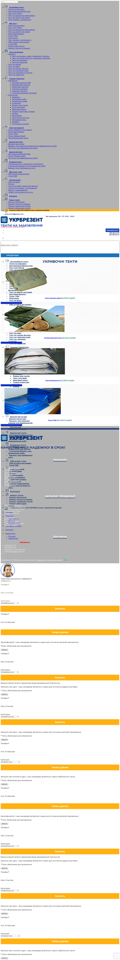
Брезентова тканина (21, 85)
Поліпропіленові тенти (18, 138)
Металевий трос (19, 120)
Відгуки (7, 479)
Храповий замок (19, 109)
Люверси (16, 97)
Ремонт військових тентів (19, 208)
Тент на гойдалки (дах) (18, 71)
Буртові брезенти (60, 380)
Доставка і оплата (12, 469)
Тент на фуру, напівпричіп (19, 20)
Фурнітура (12, 95)
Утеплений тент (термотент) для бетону (25, 164)
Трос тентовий (18, 107)
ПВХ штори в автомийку (18, 42)
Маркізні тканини (19, 91)
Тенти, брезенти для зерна (20, 130)
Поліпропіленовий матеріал (24, 93)
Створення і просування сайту (49, 560)
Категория (5, 601)
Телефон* (5, 585)
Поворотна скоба (19, 101)
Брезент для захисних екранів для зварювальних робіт (32, 146)
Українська (10, 534)
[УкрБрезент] (22, 223)
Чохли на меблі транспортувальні (23, 186)
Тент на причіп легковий (19, 18)
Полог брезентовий (16, 136)
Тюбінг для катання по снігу (20, 192)
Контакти (9, 530)
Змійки (15, 114)
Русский (11, 536)
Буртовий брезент (16, 34)
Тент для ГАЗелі (15, 14)
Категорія (5, 760)
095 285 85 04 (114, 234)
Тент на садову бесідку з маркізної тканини (31, 58)
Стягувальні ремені (20, 124)
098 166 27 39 (114, 233)
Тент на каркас (14, 64)
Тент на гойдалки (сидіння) (20, 73)
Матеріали (13, 81)
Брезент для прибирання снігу (22, 168)
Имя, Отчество (7, 593)
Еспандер (16, 103)
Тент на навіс (14, 67)
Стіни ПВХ (12, 44)
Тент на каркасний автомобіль (21, 16)
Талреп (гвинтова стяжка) (23, 112)
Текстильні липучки (20, 118)
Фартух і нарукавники (18, 190)
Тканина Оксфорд (20, 89)
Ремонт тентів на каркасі (19, 48)
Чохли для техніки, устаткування (22, 188)
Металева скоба (19, 99)
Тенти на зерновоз (16, 9)
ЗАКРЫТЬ (4, 650)
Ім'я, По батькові (8, 622)
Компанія (8, 475)
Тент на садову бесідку (18, 69)
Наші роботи (10, 473)
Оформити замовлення (11, 303)
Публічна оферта (12, 481)
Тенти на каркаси (19, 60)
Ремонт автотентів (16, 46)
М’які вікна (13, 38)
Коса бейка (17, 116)
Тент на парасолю (16, 75)
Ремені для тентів (20, 105)
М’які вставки (14, 182)
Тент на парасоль (19, 62)
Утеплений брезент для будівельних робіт (27, 166)
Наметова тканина (20, 87)
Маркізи (11, 54)
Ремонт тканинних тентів (19, 206)
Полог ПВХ (13, 36)
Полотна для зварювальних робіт (23, 148)
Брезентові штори (16, 144)
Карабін (15, 122)
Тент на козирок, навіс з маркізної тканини (31, 56)
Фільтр (11, 184)
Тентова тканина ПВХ (21, 83)
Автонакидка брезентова (19, 11)
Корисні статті (10, 477)
